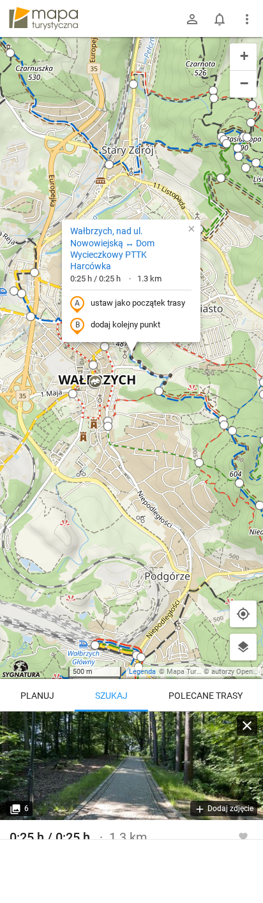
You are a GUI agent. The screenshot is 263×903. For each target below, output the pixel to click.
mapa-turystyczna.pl (43, 18)
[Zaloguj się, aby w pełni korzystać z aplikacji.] (243, 836)
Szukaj (111, 695)
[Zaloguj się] (192, 19)
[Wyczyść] (247, 725)
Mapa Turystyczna (195, 672)
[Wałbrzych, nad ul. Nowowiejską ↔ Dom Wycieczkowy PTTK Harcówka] (131, 766)
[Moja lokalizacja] (243, 614)
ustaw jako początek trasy (138, 303)
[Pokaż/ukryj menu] (247, 19)
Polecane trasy (206, 695)
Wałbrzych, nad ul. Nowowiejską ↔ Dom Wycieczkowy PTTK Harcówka (112, 248)
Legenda (142, 672)
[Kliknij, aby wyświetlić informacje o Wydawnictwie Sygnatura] (21, 669)
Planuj (37, 695)
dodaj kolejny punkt (125, 324)
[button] (10, 53)
